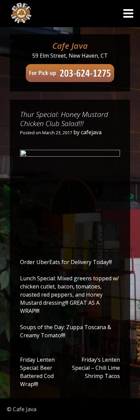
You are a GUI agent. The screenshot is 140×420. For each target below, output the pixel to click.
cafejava (91, 132)
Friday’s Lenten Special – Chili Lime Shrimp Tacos (96, 368)
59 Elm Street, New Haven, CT (70, 55)
